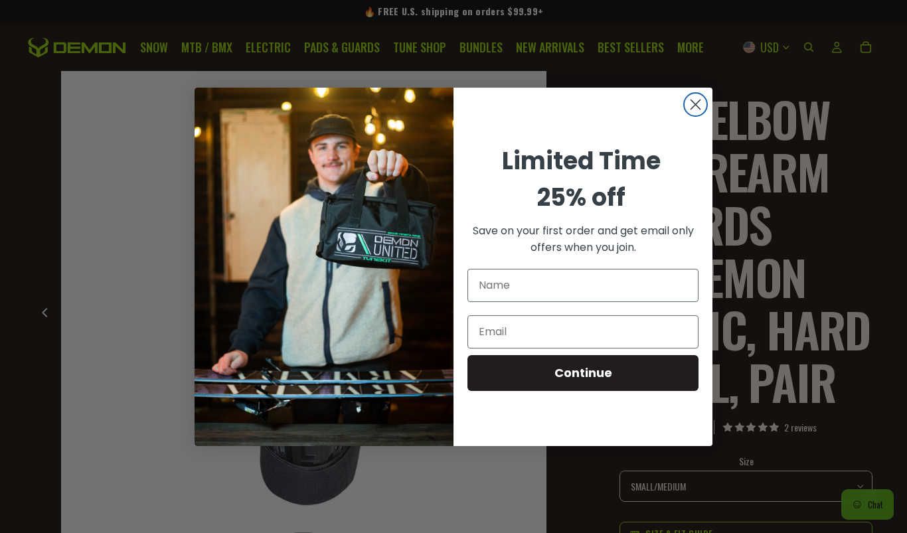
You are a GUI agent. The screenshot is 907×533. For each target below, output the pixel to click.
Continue (583, 372)
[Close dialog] (695, 104)
